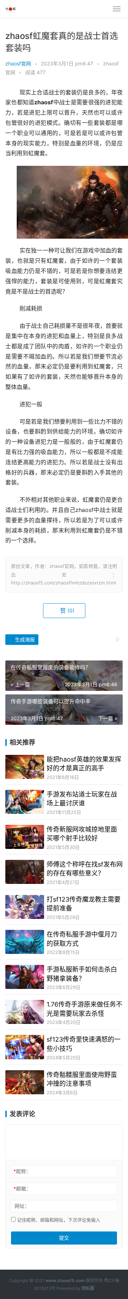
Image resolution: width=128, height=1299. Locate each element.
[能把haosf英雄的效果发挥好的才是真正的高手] (24, 767)
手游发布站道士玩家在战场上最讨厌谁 (82, 799)
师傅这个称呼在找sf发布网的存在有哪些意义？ (85, 869)
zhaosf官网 (18, 63)
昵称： (22, 1171)
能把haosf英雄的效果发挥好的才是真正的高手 (84, 764)
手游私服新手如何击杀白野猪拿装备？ (82, 974)
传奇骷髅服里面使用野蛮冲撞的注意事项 (82, 1079)
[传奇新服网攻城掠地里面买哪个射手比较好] (24, 837)
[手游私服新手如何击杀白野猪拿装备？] (24, 977)
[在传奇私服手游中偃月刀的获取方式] (24, 942)
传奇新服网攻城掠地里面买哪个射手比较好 (82, 834)
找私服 (87, 1288)
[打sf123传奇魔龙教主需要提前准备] (24, 907)
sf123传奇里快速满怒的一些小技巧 (84, 1044)
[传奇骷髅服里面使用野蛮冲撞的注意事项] (24, 1082)
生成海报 (24, 639)
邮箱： (22, 1189)
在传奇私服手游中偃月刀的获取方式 (82, 939)
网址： (22, 1206)
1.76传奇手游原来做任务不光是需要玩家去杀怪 (84, 1009)
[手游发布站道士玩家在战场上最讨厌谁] (24, 802)
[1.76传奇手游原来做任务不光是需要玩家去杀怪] (24, 1012)
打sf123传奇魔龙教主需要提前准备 (84, 904)
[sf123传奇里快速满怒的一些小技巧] (24, 1047)
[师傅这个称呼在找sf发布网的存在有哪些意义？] (24, 872)
